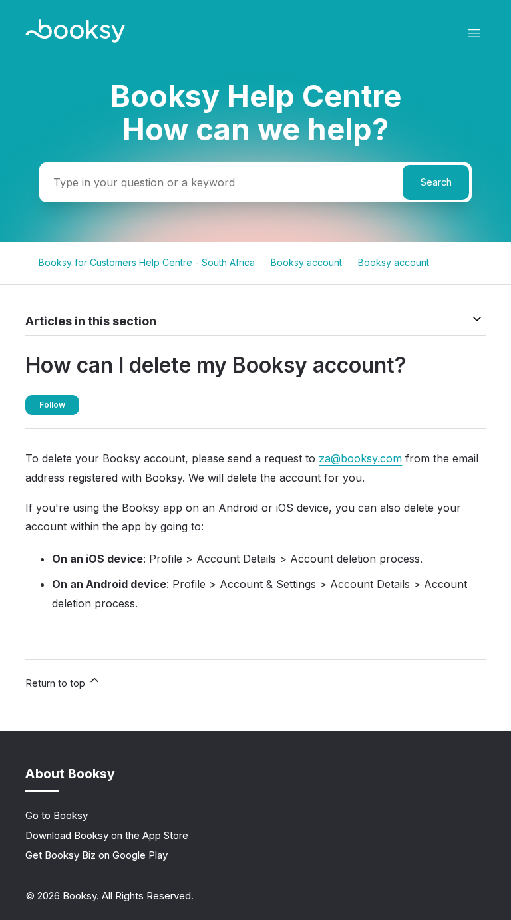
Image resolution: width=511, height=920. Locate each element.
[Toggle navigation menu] (474, 33)
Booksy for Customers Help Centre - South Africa (147, 262)
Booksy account (306, 262)
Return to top (56, 683)
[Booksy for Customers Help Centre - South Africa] (75, 39)
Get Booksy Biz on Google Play (96, 855)
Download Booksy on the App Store (106, 835)
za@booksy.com (360, 458)
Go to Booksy (56, 815)
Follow (52, 405)
